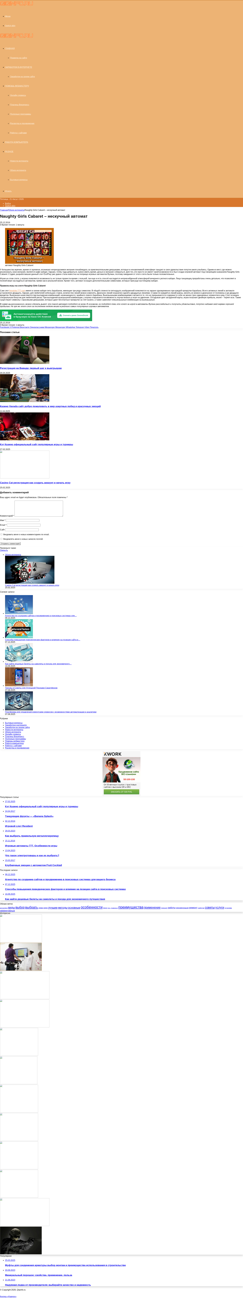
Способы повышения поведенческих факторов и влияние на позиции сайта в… (42, 640)
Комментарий (7, 516)
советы (210, 907)
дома (40, 908)
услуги (219, 907)
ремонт (193, 907)
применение (152, 907)
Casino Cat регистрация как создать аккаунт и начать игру (35, 482)
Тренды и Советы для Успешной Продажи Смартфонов (31, 688)
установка (228, 908)
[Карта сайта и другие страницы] (19, 1197)
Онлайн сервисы (18, 95)
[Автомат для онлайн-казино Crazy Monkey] (19, 1140)
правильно (114, 908)
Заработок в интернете (18, 67)
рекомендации (182, 908)
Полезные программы (20, 114)
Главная (4, 210)
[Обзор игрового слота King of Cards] (19, 1055)
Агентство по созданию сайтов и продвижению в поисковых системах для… (41, 616)
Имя (2, 520)
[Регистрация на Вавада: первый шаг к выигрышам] (24, 363)
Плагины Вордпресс (19, 105)
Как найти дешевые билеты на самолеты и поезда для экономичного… (38, 664)
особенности (92, 907)
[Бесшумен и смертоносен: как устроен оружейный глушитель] (21, 1254)
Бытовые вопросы (19, 180)
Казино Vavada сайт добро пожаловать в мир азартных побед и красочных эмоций (50, 406)
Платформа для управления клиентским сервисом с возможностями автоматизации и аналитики (50, 712)
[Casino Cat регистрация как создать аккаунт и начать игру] (24, 478)
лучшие (53, 907)
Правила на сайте (18, 58)
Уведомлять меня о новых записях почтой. (23, 539)
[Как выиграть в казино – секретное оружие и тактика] (19, 1169)
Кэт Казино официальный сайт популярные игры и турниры (36, 444)
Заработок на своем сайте (22, 76)
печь (108, 908)
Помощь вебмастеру (17, 86)
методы (62, 907)
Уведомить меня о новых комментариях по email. (26, 534)
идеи (45, 908)
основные (74, 907)
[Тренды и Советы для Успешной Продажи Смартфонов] (19, 686)
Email (3, 525)
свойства (201, 908)
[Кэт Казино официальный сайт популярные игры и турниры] (24, 440)
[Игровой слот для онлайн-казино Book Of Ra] (19, 1112)
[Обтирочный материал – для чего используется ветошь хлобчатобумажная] (21, 942)
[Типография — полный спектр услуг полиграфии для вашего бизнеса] (24, 1225)
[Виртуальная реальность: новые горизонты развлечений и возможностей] (24, 998)
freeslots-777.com (17, 291)
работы (172, 907)
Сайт (2, 530)
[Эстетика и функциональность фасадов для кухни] (24, 1027)
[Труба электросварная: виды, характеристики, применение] (18, 1083)
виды (11, 907)
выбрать (31, 907)
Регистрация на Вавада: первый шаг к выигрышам (31, 368)
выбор (20, 907)
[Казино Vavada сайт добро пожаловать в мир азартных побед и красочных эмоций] (24, 401)
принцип (164, 908)
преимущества (130, 907)
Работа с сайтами (18, 133)
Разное (9, 151)
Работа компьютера (16, 142)
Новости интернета (19, 161)
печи (105, 908)
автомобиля (4, 908)
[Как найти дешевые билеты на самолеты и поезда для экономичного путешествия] (19, 661)
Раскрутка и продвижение (22, 123)
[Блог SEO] (16, 5)
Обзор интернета (18, 170)
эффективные (7, 910)
